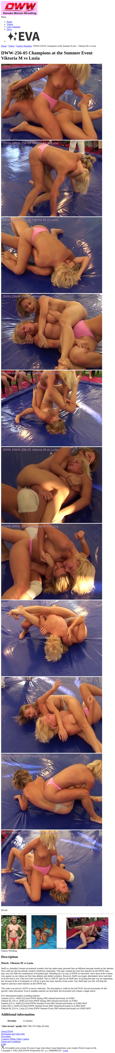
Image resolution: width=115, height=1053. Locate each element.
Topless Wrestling (24, 46)
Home (9, 22)
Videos (10, 24)
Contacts (5, 1039)
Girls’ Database (13, 27)
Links (3, 1044)
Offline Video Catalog (19, 1039)
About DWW (7, 1031)
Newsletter (6, 1036)
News (9, 29)
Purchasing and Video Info (13, 1034)
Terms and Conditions (11, 1041)
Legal (65, 1050)
